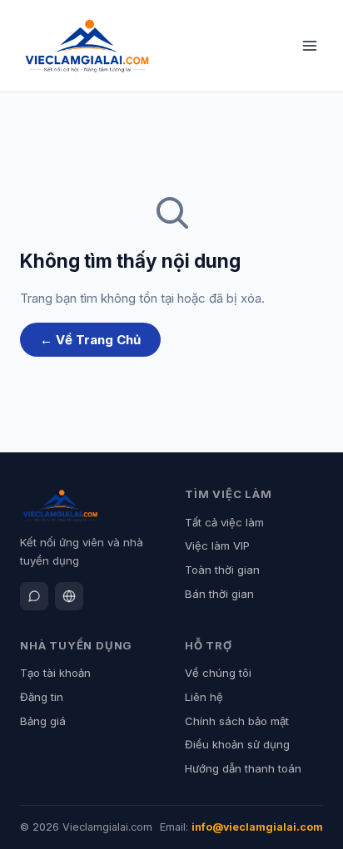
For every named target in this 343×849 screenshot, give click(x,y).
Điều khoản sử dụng (237, 744)
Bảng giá (43, 721)
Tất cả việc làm (224, 522)
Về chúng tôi (218, 672)
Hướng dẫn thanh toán (243, 768)
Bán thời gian (219, 593)
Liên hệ (204, 696)
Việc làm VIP (217, 545)
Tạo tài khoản (55, 672)
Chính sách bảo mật (237, 721)
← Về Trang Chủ (90, 340)
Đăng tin (41, 696)
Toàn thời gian (222, 569)
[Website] (69, 596)
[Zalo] (34, 596)
